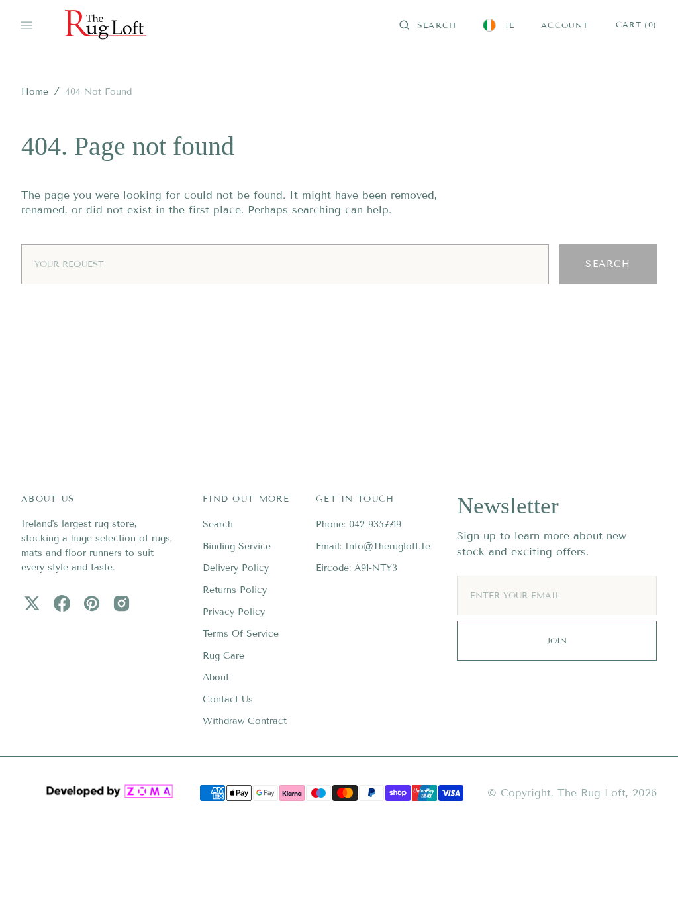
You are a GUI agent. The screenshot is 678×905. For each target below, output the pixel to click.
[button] (427, 25)
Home (34, 91)
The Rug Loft (591, 792)
